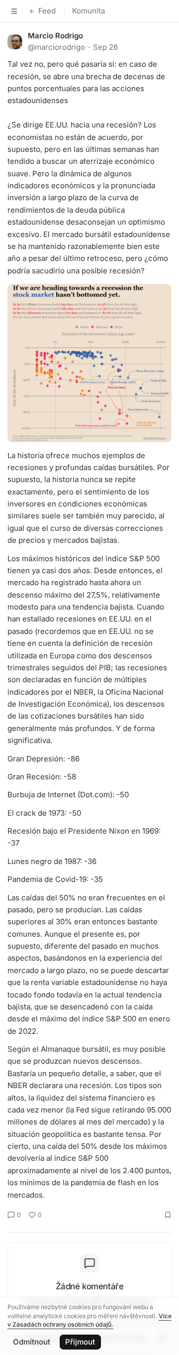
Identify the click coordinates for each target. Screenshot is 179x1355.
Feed (47, 10)
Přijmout (80, 1342)
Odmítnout (31, 1342)
